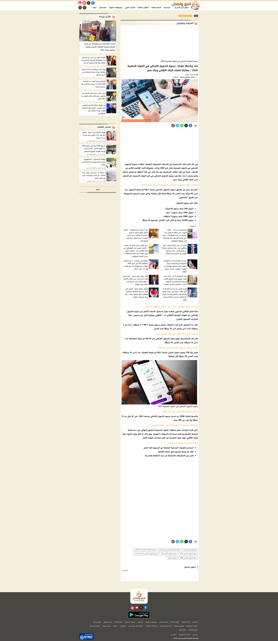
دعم (135, 430)
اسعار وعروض (106, 626)
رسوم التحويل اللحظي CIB (168, 554)
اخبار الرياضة (118, 622)
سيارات (115, 626)
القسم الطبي (130, 7)
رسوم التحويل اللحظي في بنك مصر (169, 550)
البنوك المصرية (162, 430)
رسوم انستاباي (172, 558)
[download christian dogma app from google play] (139, 614)
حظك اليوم (182, 629)
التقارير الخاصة (143, 7)
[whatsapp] (173, 125)
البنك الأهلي (192, 438)
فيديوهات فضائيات (151, 626)
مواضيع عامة (97, 622)
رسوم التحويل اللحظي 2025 (188, 554)
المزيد (97, 189)
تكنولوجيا (123, 626)
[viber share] (177, 125)
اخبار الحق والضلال (165, 626)
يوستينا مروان (190, 74)
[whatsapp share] (182, 125)
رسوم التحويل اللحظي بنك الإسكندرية (146, 554)
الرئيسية (167, 7)
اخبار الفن (102, 7)
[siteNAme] (186, 5)
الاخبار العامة (156, 7)
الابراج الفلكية (193, 629)
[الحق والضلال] (196, 16)
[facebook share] (190, 125)
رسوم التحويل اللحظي (190, 550)
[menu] (85, 8)
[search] (80, 8)
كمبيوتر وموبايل (185, 16)
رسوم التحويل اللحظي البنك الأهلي (145, 550)
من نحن (195, 634)
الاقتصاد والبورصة (191, 626)
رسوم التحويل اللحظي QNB (188, 558)
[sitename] (139, 596)
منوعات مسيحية (130, 622)
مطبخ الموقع (108, 622)
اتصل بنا (173, 634)
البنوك (129, 434)
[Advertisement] (159, 43)
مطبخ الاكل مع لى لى (135, 626)
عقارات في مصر (95, 626)
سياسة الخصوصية (184, 634)
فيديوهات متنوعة (115, 7)
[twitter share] (186, 125)
